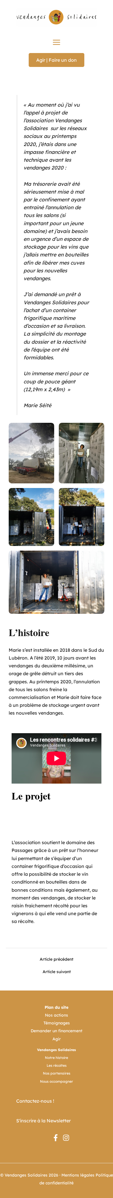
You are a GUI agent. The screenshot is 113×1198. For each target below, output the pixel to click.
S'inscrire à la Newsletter (43, 1121)
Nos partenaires (56, 1073)
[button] (56, 60)
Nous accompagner (56, 1081)
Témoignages (56, 1023)
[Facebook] (55, 1137)
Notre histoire (56, 1057)
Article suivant (57, 972)
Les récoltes (57, 1065)
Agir (56, 1039)
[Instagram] (66, 1137)
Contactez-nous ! (35, 1101)
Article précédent (56, 959)
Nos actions (56, 1015)
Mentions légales (77, 1175)
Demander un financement (56, 1030)
